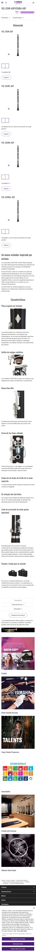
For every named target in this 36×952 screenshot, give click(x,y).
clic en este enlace (22, 931)
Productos (27, 882)
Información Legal (7, 933)
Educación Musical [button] (6, 891)
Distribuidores (5, 904)
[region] (18, 929)
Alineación (4, 18)
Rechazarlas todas (18, 944)
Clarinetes (5, 883)
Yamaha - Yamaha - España (8, 880)
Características (17, 18)
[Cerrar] (34, 908)
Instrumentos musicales (22, 880)
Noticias (3, 896)
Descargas (17, 609)
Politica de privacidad (19, 933)
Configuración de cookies (18, 939)
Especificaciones (17, 605)
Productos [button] (4, 887)
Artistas (3, 900)
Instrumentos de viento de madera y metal (13, 882)
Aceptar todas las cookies (18, 949)
